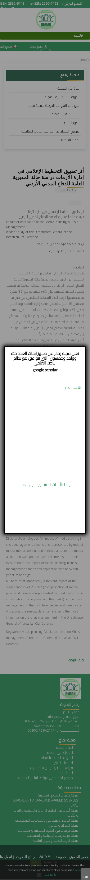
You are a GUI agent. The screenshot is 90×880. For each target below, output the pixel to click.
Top (85, 876)
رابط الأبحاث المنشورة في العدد (45, 484)
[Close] (85, 347)
